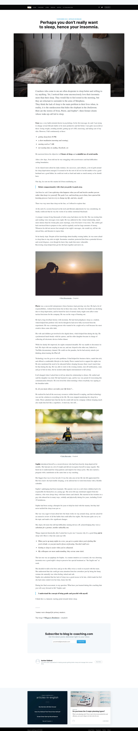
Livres (47, 7)
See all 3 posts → (47, 721)
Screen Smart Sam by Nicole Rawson (47, 716)
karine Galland (46, 660)
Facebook (98, 730)
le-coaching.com (68, 7)
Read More (98, 661)
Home (34, 7)
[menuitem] (34, 7)
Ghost (109, 730)
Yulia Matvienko (66, 456)
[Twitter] (102, 7)
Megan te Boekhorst (52, 617)
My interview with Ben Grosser (47, 707)
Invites (59, 7)
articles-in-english (75, 19)
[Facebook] (99, 7)
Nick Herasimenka (66, 298)
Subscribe (107, 7)
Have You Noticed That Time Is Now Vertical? (47, 711)
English (53, 7)
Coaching (40, 7)
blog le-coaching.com (32, 730)
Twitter (104, 730)
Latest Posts (91, 730)
